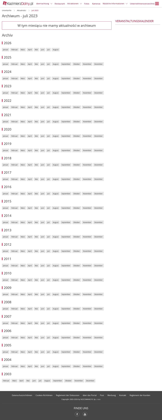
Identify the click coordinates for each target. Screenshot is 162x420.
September (66, 64)
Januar (5, 49)
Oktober (76, 64)
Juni (42, 49)
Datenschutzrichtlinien (22, 395)
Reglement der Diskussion (67, 395)
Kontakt (122, 395)
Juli (48, 49)
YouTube (85, 414)
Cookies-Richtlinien (44, 395)
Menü (157, 3)
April (30, 49)
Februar (14, 49)
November (87, 64)
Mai (36, 49)
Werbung (111, 395)
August (55, 49)
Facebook (77, 414)
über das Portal (90, 395)
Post (102, 395)
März (23, 49)
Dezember (98, 64)
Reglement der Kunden (140, 395)
